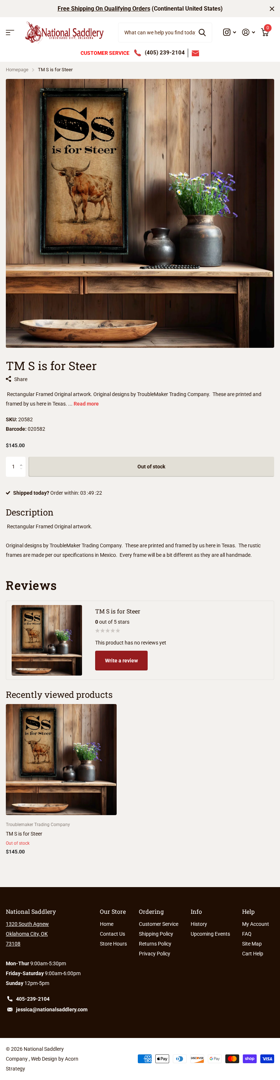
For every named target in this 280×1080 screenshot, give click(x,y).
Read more (86, 404)
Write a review (121, 660)
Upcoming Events (210, 934)
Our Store (113, 911)
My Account (255, 924)
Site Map (252, 944)
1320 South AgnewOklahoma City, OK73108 (27, 934)
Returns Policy (155, 944)
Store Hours (113, 944)
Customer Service (158, 924)
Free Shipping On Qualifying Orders (104, 8)
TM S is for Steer (24, 834)
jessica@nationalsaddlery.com (52, 1009)
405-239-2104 (33, 999)
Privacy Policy (154, 954)
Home (106, 924)
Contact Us (112, 934)
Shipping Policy (156, 934)
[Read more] (229, 32)
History (199, 924)
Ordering (151, 911)
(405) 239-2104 (165, 52)
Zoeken (202, 32)
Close (272, 8)
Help (248, 911)
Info (196, 911)
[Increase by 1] (22, 460)
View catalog (10, 33)
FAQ (247, 934)
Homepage (17, 69)
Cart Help (252, 954)
